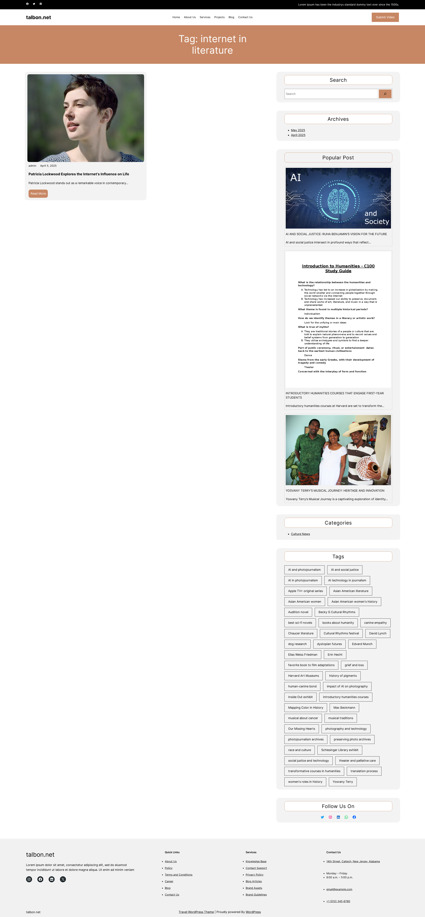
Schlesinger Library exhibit (339, 750)
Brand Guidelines (256, 894)
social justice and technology (308, 760)
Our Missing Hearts (301, 728)
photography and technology (346, 728)
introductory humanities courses (346, 697)
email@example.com (339, 889)
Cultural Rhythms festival (341, 633)
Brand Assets (254, 888)
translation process (364, 771)
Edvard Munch (362, 644)
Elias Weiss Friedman (302, 654)
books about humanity (338, 622)
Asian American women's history (354, 601)
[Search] (385, 94)
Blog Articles (254, 881)
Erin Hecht (335, 654)
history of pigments (343, 675)
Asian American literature (350, 591)
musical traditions (340, 718)
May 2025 (298, 130)
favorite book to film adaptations (311, 665)
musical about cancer (303, 718)
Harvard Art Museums (303, 675)
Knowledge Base (256, 861)
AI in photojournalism (303, 580)
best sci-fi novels (300, 622)
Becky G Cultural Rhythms (337, 612)
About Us (171, 861)
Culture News (300, 534)
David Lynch (377, 633)
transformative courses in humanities (314, 771)
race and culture (299, 750)
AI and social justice (345, 569)
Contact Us (172, 894)
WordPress (253, 912)
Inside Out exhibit (300, 697)
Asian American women (304, 601)
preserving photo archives (352, 739)
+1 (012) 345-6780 (338, 901)
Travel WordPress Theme (196, 912)
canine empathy (375, 622)
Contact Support (256, 868)
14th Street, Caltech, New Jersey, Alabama (353, 861)
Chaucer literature (300, 633)
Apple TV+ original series (305, 591)
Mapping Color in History (305, 707)
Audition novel (298, 612)
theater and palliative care (357, 760)
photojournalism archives (306, 739)
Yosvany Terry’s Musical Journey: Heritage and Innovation (335, 490)
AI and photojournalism (304, 569)
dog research (297, 644)
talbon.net (38, 17)
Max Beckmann (344, 707)
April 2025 (298, 135)
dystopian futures (329, 644)
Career (169, 881)
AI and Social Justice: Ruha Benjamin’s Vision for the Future (336, 234)
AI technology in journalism (347, 580)
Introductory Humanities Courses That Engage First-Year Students (335, 395)
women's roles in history (305, 781)
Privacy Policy (254, 874)
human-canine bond (302, 686)
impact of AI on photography (347, 686)
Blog (167, 888)
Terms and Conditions (178, 874)
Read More (39, 195)
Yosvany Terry (343, 781)
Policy (168, 868)
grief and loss (354, 665)
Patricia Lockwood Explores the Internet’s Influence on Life (79, 174)
